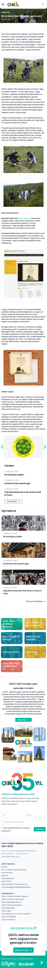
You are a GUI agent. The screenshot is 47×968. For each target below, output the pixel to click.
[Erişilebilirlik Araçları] (42, 963)
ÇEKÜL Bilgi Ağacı (8, 908)
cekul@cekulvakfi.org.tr (10, 856)
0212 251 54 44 (22, 853)
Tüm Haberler (12, 501)
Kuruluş (4, 867)
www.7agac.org (25, 218)
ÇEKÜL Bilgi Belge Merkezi (11, 902)
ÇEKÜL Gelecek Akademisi (11, 905)
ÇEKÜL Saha (6, 911)
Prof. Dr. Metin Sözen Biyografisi (13, 869)
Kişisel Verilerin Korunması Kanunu (14, 884)
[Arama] (43, 4)
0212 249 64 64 (7, 853)
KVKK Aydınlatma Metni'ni (13, 828)
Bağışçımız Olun (22, 950)
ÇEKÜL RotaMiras (8, 919)
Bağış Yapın (22, 720)
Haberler (5, 12)
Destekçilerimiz (7, 878)
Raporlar (4, 875)
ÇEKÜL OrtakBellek (8, 916)
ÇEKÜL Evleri (6, 881)
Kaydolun (40, 829)
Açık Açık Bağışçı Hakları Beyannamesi (16, 887)
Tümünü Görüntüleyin (34, 601)
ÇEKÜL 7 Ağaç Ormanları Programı (14, 896)
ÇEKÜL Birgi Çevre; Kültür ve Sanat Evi (16, 914)
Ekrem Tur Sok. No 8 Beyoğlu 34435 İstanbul (18, 851)
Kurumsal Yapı (6, 872)
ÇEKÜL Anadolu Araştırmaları (12, 899)
